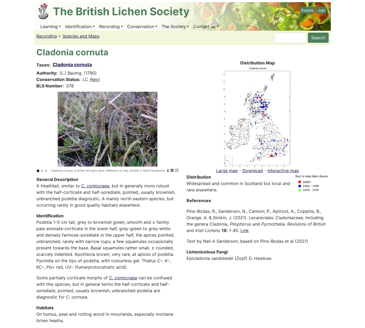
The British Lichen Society (121, 11)
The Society (174, 26)
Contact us (204, 26)
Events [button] (307, 10)
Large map (227, 170)
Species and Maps (81, 36)
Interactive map (283, 170)
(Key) (95, 79)
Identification (78, 26)
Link (244, 230)
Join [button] (321, 10)
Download (252, 170)
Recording (109, 26)
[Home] (45, 11)
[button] (257, 116)
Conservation (140, 26)
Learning (49, 26)
